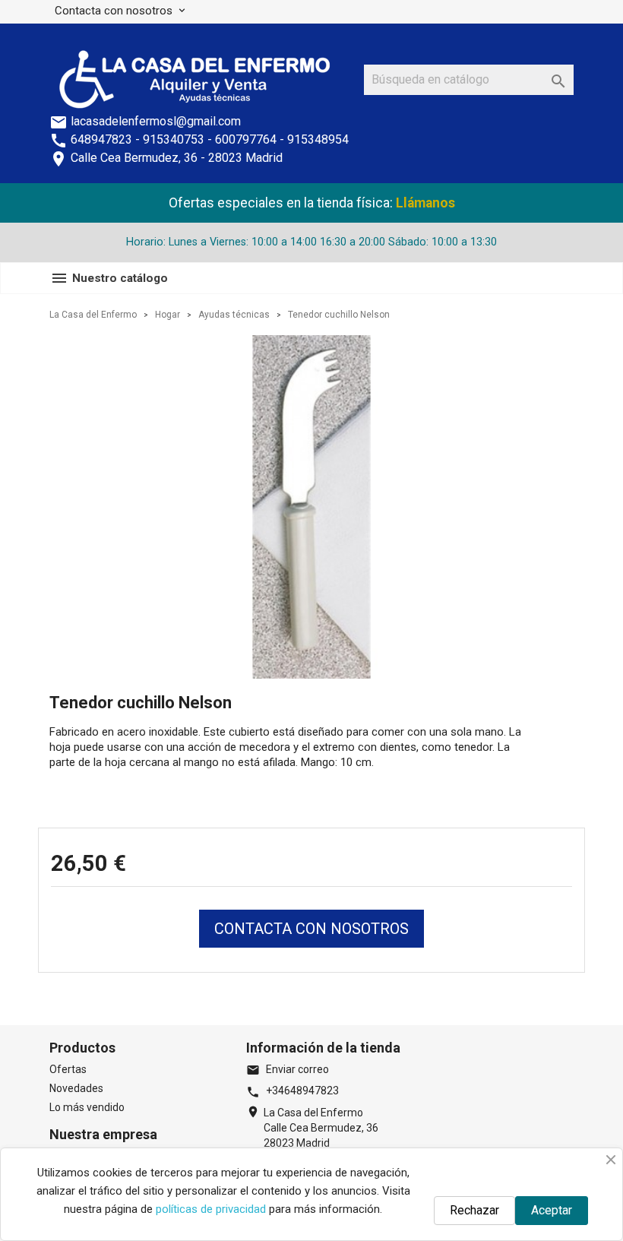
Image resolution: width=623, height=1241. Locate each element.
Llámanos (425, 203)
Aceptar (551, 1210)
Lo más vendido (87, 1107)
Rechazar (474, 1210)
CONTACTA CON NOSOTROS (311, 929)
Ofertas (68, 1069)
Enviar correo (287, 1069)
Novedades (76, 1088)
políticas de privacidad (211, 1209)
